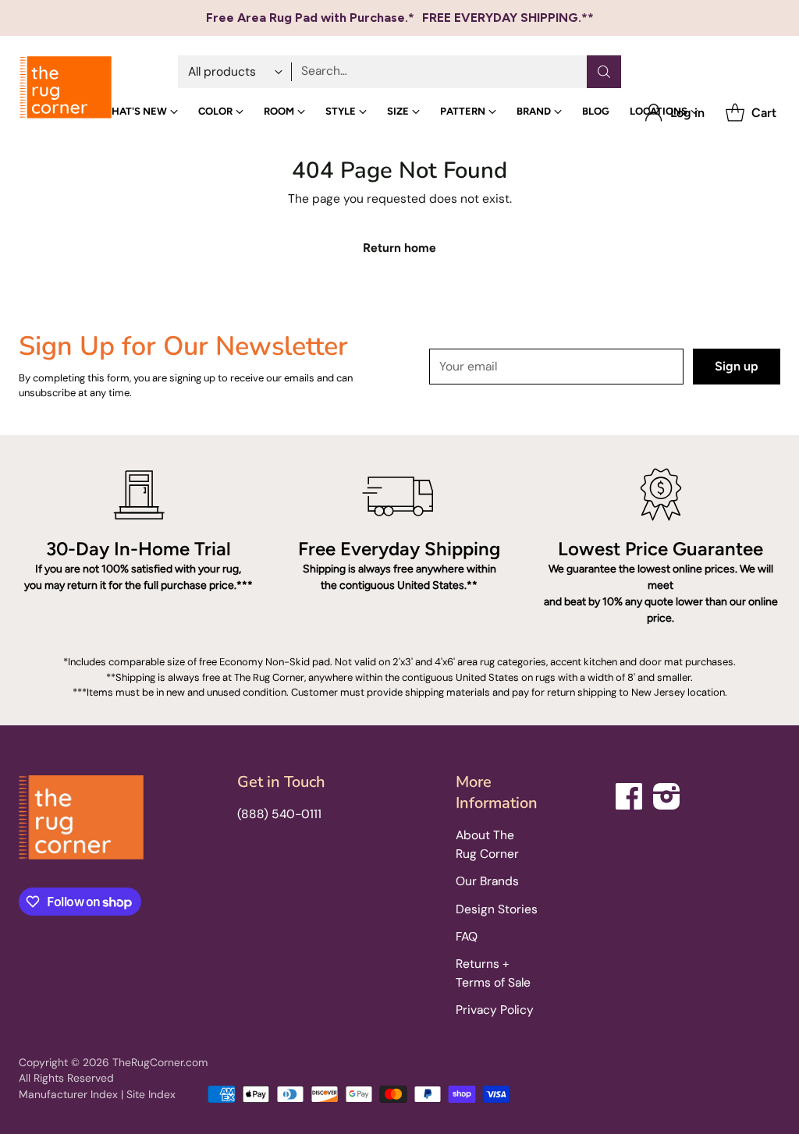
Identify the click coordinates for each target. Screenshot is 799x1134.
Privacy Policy (495, 1010)
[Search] (604, 71)
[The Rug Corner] (65, 87)
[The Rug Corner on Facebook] (629, 793)
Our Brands (487, 881)
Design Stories (497, 909)
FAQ (467, 936)
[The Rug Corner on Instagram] (667, 793)
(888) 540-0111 (279, 814)
